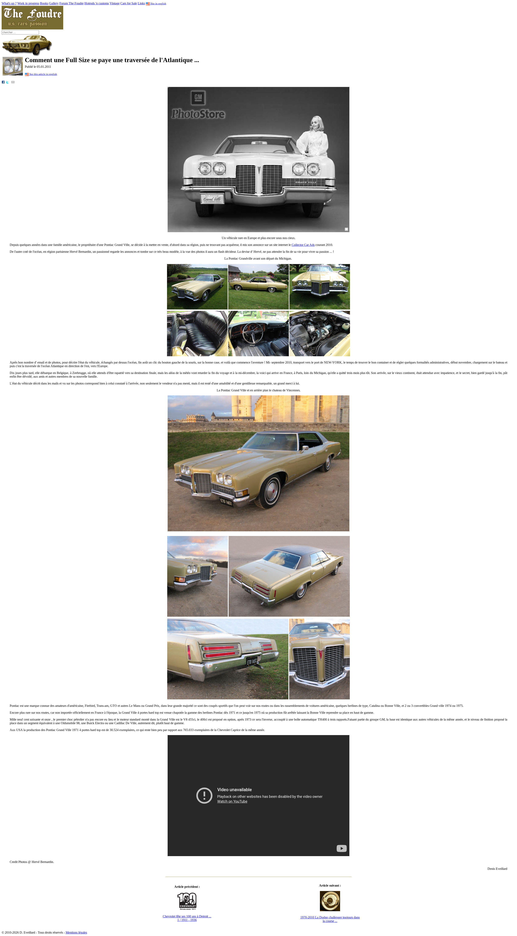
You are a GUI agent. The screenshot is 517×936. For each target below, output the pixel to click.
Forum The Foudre (71, 3)
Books (44, 3)
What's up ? (9, 3)
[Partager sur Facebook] (3, 82)
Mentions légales (76, 932)
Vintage (115, 3)
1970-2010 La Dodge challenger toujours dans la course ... (330, 919)
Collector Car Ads (303, 245)
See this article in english (43, 74)
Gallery (54, 3)
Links (141, 3)
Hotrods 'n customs (96, 3)
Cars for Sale (128, 3)
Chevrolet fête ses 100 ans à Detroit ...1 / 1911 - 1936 (187, 918)
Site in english (158, 3)
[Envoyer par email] (13, 82)
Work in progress (28, 3)
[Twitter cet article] (7, 82)
